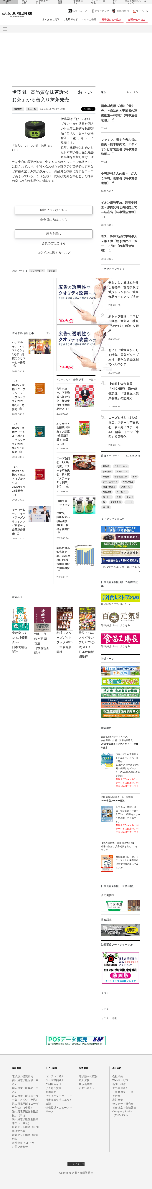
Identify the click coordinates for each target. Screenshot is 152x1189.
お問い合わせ (20, 1146)
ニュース (32, 109)
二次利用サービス (43, 2)
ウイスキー (122, 492)
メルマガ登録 (89, 19)
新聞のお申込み (137, 19)
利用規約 (51, 1091)
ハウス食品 (128, 482)
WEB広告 (24, 2)
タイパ (129, 497)
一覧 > (47, 333)
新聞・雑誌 (61, 2)
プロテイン (126, 487)
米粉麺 (106, 476)
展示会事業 (85, 1084)
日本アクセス (121, 466)
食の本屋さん (78, 2)
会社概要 (117, 1076)
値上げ (106, 507)
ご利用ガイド (70, 19)
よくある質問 (54, 1088)
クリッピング (102, 10)
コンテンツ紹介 (55, 1076)
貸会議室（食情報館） (125, 1107)
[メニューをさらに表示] (5, 28)
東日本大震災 (109, 487)
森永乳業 (107, 471)
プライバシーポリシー (59, 1095)
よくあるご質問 (51, 19)
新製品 (106, 466)
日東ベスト (122, 471)
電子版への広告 (88, 1076)
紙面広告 (84, 1080)
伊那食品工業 (121, 476)
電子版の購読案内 (22, 1076)
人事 (119, 497)
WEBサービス (8, 2)
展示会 (115, 2)
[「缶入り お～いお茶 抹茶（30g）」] (35, 129)
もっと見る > (133, 92)
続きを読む (53, 233)
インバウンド (37, 271)
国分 (135, 476)
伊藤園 (52, 271)
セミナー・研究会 (98, 2)
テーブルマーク (110, 482)
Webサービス (120, 1080)
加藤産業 (107, 492)
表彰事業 (117, 1099)
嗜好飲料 (18, 109)
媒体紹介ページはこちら (115, 603)
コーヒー (107, 497)
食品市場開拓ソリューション (135, 2)
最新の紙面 (123, 10)
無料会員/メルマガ (23, 1142)
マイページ (77, 1164)
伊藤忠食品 (115, 502)
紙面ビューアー (81, 10)
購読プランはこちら (53, 210)
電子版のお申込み (111, 19)
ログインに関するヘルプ (53, 252)
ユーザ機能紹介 (55, 1080)
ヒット (129, 502)
